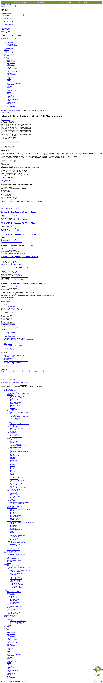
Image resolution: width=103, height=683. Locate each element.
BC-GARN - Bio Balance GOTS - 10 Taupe (18, 212)
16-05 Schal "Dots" (15, 571)
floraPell (9, 70)
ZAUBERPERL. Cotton (16, 547)
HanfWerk (13, 468)
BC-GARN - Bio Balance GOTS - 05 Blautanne (20, 223)
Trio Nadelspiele (14, 602)
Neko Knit (9, 89)
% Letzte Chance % (9, 54)
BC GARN (10, 60)
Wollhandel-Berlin (11, 106)
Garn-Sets (9, 541)
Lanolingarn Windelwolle (13, 550)
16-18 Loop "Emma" (15, 580)
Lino (11, 406)
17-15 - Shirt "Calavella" (16, 586)
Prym (8, 93)
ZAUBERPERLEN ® (16, 484)
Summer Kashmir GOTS (16, 409)
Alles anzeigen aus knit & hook (18, 621)
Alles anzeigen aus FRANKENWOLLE (20, 428)
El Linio (12, 467)
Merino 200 (13, 429)
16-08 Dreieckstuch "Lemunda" (18, 573)
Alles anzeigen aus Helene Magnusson (20, 434)
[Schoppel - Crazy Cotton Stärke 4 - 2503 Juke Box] (14, 277)
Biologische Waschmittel (13, 612)
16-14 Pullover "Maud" (16, 579)
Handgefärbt (13, 525)
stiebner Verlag (11, 102)
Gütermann (10, 73)
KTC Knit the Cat (14, 454)
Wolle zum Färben (15, 489)
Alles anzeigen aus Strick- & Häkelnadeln (21, 597)
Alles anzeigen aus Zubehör (14, 592)
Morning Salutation (15, 441)
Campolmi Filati (11, 63)
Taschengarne (10, 534)
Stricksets (6, 50)
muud (8, 87)
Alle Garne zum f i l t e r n (10, 44)
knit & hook (10, 77)
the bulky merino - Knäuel (13, 558)
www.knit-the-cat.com (36, 175)
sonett (8, 100)
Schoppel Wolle (11, 97)
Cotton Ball (13, 461)
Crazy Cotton (13, 482)
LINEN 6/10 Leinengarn (16, 421)
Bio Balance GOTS (15, 400)
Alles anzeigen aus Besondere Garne (16, 506)
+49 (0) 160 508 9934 (12, 308)
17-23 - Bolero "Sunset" (16, 587)
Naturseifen (10, 610)
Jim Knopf (9, 76)
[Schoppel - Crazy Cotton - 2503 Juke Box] (12, 275)
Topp (8, 105)
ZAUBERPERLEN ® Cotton (18, 487)
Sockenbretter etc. (11, 609)
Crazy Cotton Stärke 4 (16, 483)
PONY (9, 92)
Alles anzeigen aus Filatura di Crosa (19, 424)
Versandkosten (16, 138)
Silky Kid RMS (14, 442)
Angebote (6, 108)
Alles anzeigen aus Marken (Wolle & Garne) (18, 393)
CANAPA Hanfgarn (15, 418)
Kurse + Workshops (9, 42)
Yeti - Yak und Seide (15, 496)
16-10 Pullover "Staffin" (16, 576)
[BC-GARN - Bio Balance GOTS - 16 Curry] (13, 231)
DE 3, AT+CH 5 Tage (12, 136)
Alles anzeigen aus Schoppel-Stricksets (20, 570)
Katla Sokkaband (14, 435)
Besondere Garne (8, 47)
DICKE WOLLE (8, 48)
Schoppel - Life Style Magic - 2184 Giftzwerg (19, 257)
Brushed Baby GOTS (15, 403)
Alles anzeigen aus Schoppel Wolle (19, 451)
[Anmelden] (16, 294)
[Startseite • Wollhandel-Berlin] (6, 4)
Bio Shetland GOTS (15, 402)
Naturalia (12, 413)
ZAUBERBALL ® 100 (16, 477)
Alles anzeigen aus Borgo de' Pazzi (19, 412)
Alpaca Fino (13, 493)
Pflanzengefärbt (14, 495)
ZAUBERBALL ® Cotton (17, 480)
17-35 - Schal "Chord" (16, 589)
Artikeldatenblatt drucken (7, 180)
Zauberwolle (13, 476)
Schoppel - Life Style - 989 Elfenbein (16, 268)
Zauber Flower (14, 479)
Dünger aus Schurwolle (13, 613)
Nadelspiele (13, 603)
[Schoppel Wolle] (5, 120)
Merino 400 (13, 431)
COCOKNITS (11, 66)
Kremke (9, 81)
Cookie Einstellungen (9, 349)
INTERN (6, 55)
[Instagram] (1, 375)
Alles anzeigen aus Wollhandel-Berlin (19, 502)
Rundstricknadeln (14, 599)
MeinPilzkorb (10, 84)
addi (8, 58)
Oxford (12, 474)
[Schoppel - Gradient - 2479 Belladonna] (11, 242)
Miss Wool (13, 473)
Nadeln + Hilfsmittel (15, 606)
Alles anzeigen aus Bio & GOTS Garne (20, 509)
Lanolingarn (13, 497)
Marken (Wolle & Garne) (10, 45)
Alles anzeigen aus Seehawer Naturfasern (20, 492)
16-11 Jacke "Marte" (15, 577)
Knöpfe (9, 625)
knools (8, 80)
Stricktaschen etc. (11, 608)
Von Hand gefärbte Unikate (17, 503)
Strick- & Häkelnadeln (13, 596)
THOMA (9, 103)
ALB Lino (13, 457)
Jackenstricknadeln (15, 605)
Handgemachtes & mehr (10, 53)
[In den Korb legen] (1, 40)
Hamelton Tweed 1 (15, 405)
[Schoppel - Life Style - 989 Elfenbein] (11, 264)
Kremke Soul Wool (12, 438)
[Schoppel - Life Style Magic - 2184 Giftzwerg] (13, 253)
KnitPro (9, 79)
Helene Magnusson (12, 74)
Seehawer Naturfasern (12, 99)
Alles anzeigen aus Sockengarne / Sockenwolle (22, 522)
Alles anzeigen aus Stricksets (14, 566)
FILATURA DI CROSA (13, 68)
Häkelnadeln (13, 600)
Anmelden (9, 18)
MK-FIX (9, 86)
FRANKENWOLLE (12, 71)
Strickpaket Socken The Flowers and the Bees (18, 567)
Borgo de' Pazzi (11, 61)
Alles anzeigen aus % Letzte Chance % (17, 618)
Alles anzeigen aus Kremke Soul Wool (20, 440)
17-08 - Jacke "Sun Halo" (16, 584)
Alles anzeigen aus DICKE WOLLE (16, 554)
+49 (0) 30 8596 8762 (11, 307)
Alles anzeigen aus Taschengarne (18, 535)
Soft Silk (12, 408)
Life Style (12, 471)
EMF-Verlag (10, 67)
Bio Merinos (13, 460)
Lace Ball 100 (13, 470)
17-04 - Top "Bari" (15, 581)
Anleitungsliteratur (11, 593)
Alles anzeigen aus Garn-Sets (17, 542)
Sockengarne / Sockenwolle (14, 521)
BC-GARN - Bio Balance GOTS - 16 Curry (18, 234)
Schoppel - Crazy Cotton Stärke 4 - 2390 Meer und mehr (24, 283)
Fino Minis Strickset (15, 447)
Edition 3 (12, 463)
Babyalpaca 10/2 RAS (16, 398)
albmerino (12, 458)
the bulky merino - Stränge (14, 560)
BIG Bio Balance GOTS (16, 399)
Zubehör (6, 51)
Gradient (12, 466)
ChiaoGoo (9, 64)
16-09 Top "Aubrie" (15, 574)
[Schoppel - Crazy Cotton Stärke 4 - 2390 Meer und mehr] (16, 280)
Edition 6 (12, 464)
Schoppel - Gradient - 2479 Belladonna (17, 245)
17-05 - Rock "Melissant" (16, 583)
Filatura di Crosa (11, 422)
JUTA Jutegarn (14, 419)
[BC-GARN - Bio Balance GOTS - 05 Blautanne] (14, 219)
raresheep (9, 95)
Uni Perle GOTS (14, 486)
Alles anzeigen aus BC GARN (18, 396)
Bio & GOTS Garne (12, 508)
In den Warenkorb (14, 142)
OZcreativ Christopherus (13, 90)
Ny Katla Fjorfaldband (16, 437)
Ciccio (12, 425)
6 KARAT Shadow (15, 455)
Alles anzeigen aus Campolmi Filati (19, 416)
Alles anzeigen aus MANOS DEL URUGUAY (22, 445)
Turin (11, 499)
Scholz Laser (10, 96)
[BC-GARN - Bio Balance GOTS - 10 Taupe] (13, 208)
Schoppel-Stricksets (15, 453)
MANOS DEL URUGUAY (14, 83)
